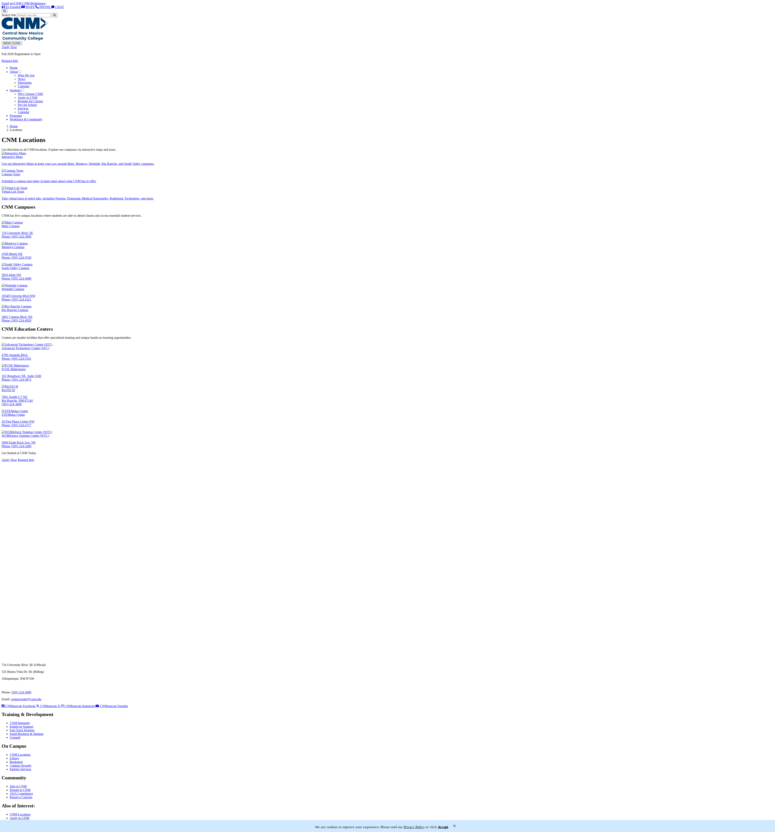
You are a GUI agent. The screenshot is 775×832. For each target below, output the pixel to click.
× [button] (454, 826)
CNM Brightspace (34, 3)
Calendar (23, 86)
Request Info (10, 61)
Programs (16, 115)
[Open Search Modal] (4, 11)
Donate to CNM (20, 790)
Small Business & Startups (26, 734)
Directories (25, 82)
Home (14, 67)
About (14, 71)
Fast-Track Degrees (22, 730)
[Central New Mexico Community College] (25, 39)
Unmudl (15, 737)
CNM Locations (20, 754)
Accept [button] (443, 827)
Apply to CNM (27, 97)
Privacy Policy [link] (414, 827)
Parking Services (20, 769)
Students (15, 90)
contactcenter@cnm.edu (26, 699)
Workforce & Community (26, 119)
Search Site (9, 15)
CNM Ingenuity (20, 723)
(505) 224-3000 (21, 692)
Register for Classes (30, 101)
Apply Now (9, 47)
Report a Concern (21, 797)
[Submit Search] (55, 15)
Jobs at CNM (18, 786)
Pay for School (27, 105)
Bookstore (16, 762)
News (21, 79)
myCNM (15, 3)
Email (5, 3)
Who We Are (26, 75)
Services (23, 108)
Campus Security (20, 765)
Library (14, 758)
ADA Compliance (21, 793)
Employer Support (21, 726)
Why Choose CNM (30, 94)
